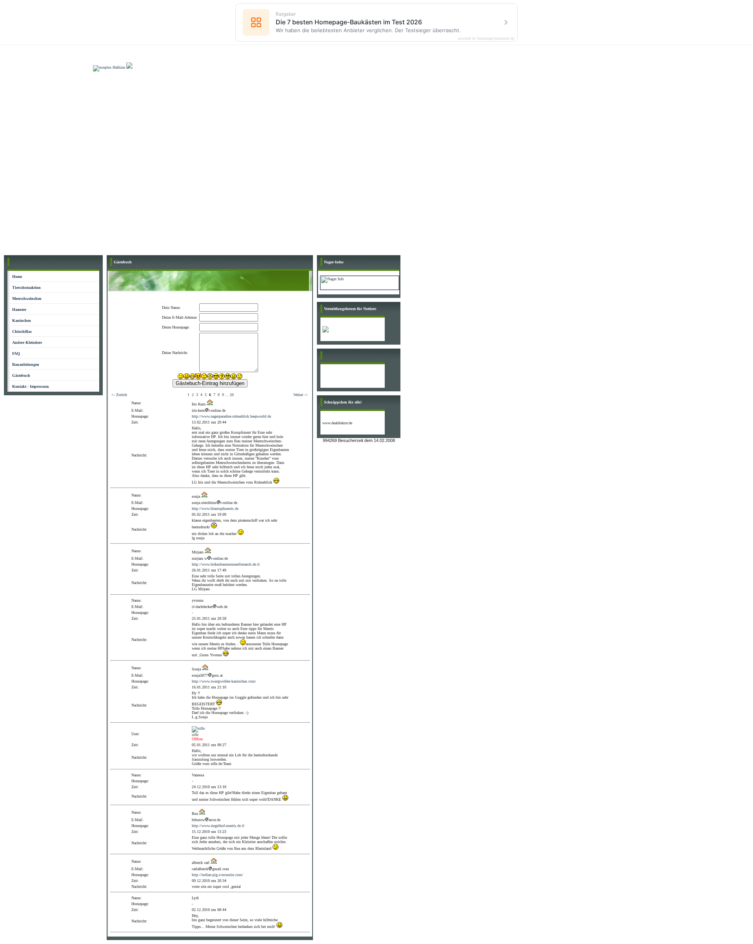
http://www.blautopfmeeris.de (215, 508)
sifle (195, 734)
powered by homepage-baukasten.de (486, 38)
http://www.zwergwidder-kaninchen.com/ (224, 681)
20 (232, 395)
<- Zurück (119, 395)
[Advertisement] (376, 130)
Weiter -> (300, 395)
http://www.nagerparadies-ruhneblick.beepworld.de (231, 416)
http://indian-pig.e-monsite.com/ (217, 875)
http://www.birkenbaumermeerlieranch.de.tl (226, 564)
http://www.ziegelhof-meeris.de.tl (218, 825)
